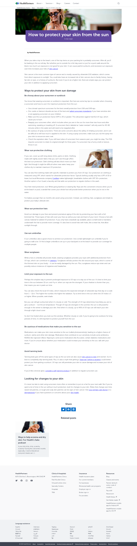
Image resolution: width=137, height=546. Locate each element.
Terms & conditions (113, 544)
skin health (75, 393)
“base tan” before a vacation (90, 360)
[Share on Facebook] (68, 409)
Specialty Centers (57, 486)
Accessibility (40, 544)
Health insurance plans (86, 476)
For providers (83, 495)
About (34, 544)
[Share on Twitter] (63, 409)
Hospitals (55, 489)
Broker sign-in (84, 492)
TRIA (53, 492)
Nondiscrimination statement (64, 544)
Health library (111, 497)
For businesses (84, 483)
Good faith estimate (50, 544)
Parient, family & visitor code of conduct (111, 485)
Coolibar (55, 178)
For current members (86, 480)
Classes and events (112, 480)
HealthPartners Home (23, 7)
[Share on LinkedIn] (73, 409)
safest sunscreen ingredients (80, 111)
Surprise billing (102, 544)
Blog (33, 7)
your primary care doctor (98, 390)
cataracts (53, 261)
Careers (67, 3)
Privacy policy (93, 544)
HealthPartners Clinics (59, 476)
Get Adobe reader (112, 500)
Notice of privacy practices (82, 544)
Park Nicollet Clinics (58, 480)
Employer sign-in (85, 489)
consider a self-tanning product (57, 371)
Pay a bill (109, 490)
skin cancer (53, 69)
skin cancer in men (89, 357)
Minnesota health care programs (90, 486)
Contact (76, 3)
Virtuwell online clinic (59, 483)
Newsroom (110, 494)
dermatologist (29, 393)
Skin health (40, 7)
